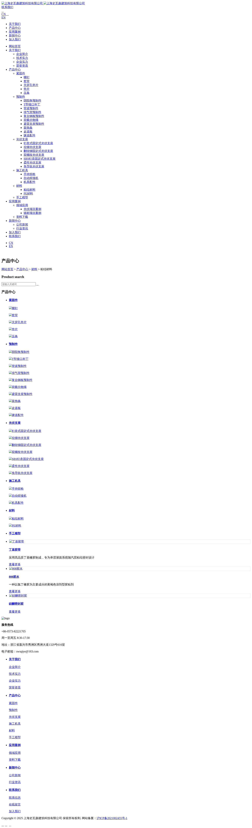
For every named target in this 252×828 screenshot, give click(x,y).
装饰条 (28, 127)
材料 (19, 185)
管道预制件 (31, 108)
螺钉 (27, 77)
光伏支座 (22, 139)
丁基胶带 (15, 549)
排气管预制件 (32, 112)
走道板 (28, 131)
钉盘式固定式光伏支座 (38, 143)
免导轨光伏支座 (34, 166)
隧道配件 (29, 135)
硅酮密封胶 (16, 603)
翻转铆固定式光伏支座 (38, 150)
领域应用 (22, 205)
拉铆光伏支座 (32, 147)
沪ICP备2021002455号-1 (112, 818)
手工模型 (22, 197)
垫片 (27, 88)
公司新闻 (22, 224)
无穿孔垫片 (31, 85)
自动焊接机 (31, 178)
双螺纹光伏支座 (34, 154)
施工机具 (22, 170)
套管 (27, 81)
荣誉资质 (22, 65)
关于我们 (15, 23)
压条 (27, 92)
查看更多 (15, 564)
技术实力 (22, 57)
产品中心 (15, 27)
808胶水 (14, 576)
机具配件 (29, 181)
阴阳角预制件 (32, 100)
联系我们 (7, 7)
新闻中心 (15, 35)
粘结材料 (29, 189)
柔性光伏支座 (32, 162)
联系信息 (15, 797)
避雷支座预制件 (34, 123)
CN (5, 14)
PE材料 (28, 193)
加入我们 (15, 39)
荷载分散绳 (31, 119)
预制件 (20, 96)
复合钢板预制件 (34, 116)
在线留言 (15, 804)
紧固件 (20, 73)
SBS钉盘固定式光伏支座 (40, 158)
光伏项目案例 (32, 209)
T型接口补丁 (32, 104)
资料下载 (22, 216)
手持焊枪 (29, 174)
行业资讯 (22, 228)
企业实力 (22, 61)
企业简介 (22, 54)
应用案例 (15, 31)
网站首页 (15, 46)
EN (3, 17)
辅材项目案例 (32, 212)
